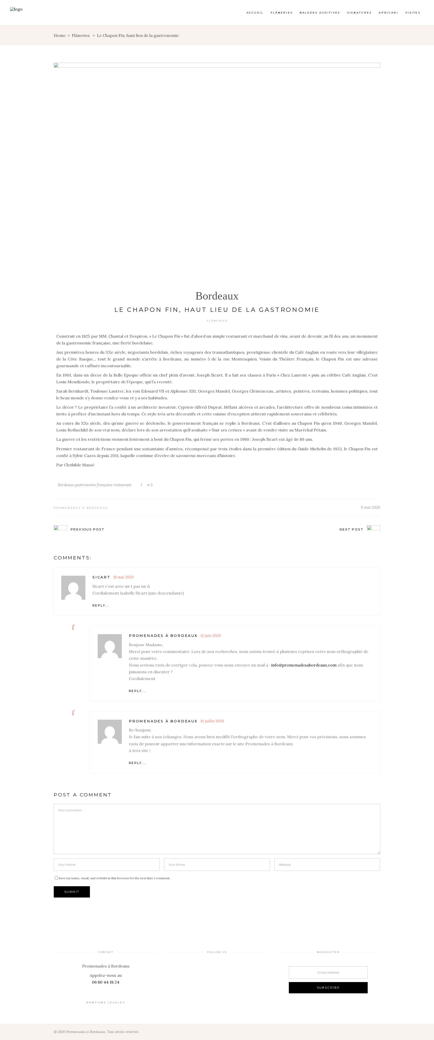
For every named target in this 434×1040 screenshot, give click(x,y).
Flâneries (81, 35)
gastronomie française (94, 484)
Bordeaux (217, 296)
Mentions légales (105, 1002)
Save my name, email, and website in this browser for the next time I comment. (114, 878)
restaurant (122, 484)
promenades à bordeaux (81, 507)
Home (60, 35)
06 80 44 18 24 (105, 982)
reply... (100, 605)
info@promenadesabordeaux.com (304, 664)
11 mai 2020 (370, 507)
